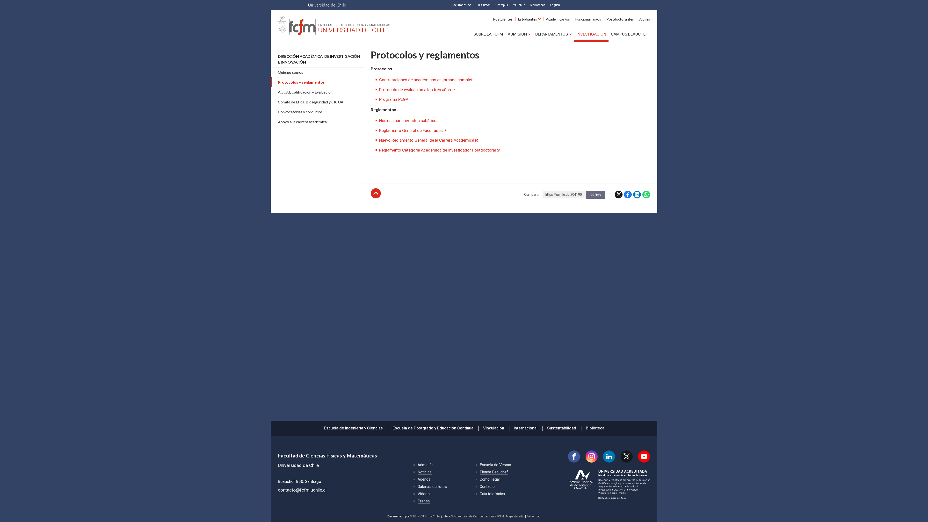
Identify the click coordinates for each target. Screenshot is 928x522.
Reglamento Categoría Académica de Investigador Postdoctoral (437, 150)
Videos (424, 494)
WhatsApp (646, 194)
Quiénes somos (290, 72)
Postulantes (503, 19)
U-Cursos (484, 5)
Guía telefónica (492, 494)
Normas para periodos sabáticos (409, 120)
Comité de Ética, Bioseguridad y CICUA (310, 102)
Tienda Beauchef (494, 472)
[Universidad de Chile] (327, 5)
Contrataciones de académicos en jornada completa (427, 79)
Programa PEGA (393, 99)
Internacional (525, 428)
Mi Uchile (519, 5)
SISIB (413, 516)
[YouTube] (644, 456)
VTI (422, 516)
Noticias (425, 472)
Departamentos (551, 34)
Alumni (644, 19)
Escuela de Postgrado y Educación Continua (432, 428)
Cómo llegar (490, 479)
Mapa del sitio (515, 516)
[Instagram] (592, 456)
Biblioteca (595, 428)
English (555, 5)
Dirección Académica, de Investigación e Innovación (319, 59)
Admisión (517, 34)
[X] (627, 456)
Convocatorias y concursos (300, 111)
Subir (376, 193)
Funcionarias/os (588, 19)
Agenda (424, 479)
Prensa (424, 501)
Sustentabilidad (561, 428)
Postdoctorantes (620, 19)
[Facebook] (574, 456)
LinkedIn (637, 194)
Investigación (591, 34)
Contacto (487, 486)
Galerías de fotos (432, 486)
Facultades (459, 5)
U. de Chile (432, 516)
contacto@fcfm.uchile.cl (302, 490)
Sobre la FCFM (488, 34)
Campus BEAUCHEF (629, 34)
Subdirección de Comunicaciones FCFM (477, 516)
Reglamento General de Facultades (411, 130)
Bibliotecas (537, 5)
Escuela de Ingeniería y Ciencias (353, 428)
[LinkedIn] (609, 456)
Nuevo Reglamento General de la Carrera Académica (426, 140)
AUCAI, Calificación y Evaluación (305, 92)
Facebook (628, 194)
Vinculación (493, 428)
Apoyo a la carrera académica (302, 121)
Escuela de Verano (495, 465)
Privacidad (534, 516)
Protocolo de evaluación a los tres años (415, 89)
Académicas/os (558, 19)
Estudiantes (527, 19)
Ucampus (501, 5)
